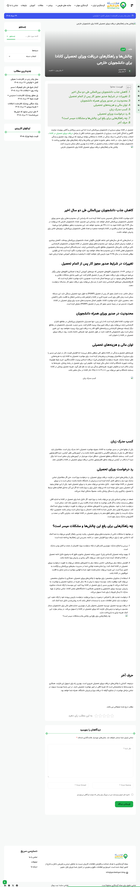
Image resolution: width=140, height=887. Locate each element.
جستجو (12, 36)
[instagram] (9, 885)
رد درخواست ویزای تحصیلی (112, 114)
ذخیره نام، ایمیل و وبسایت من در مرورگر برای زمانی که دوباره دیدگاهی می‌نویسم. (103, 795)
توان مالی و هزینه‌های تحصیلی (110, 105)
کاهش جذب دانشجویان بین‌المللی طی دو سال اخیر (99, 92)
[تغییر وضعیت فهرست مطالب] (127, 87)
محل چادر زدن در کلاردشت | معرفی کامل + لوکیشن (111, 15)
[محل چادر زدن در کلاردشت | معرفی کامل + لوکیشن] (132, 15)
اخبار (123, 49)
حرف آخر (122, 123)
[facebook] (17, 885)
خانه (130, 49)
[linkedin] (5, 885)
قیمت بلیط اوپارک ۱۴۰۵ (29, 136)
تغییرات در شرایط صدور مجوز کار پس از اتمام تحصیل (98, 96)
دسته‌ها (35, 50)
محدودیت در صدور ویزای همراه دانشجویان (104, 101)
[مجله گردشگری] (118, 5)
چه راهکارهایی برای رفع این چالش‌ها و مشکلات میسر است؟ (94, 118)
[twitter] (13, 885)
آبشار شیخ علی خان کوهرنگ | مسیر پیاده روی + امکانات (24, 89)
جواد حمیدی (122, 69)
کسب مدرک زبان (118, 109)
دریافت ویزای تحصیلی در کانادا (61, 133)
